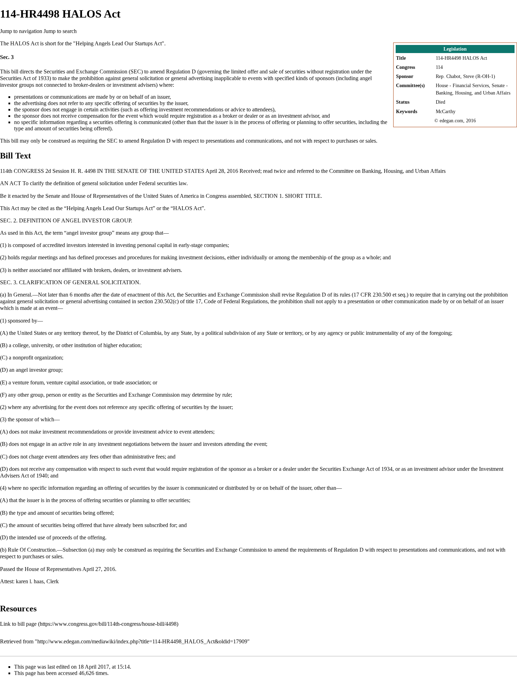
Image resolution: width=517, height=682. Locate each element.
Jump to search (60, 31)
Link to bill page (18, 624)
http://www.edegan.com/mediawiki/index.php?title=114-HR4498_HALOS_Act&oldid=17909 (142, 641)
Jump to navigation (21, 31)
